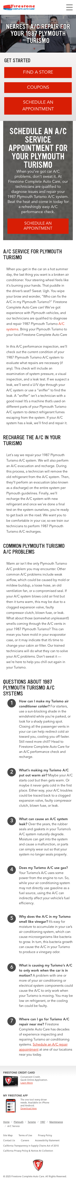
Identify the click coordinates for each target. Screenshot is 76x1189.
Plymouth (18, 1122)
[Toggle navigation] (69, 7)
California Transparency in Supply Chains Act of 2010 (31, 1146)
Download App (28, 1109)
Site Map (8, 1136)
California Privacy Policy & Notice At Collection (28, 1151)
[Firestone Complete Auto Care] (19, 7)
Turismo (32, 1122)
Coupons (38, 87)
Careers (25, 1141)
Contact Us (9, 1141)
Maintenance (56, 1122)
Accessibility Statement (47, 1141)
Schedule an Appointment (38, 105)
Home (6, 1122)
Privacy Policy (45, 1136)
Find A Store (38, 72)
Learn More (26, 1083)
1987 (42, 1122)
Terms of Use (25, 1136)
